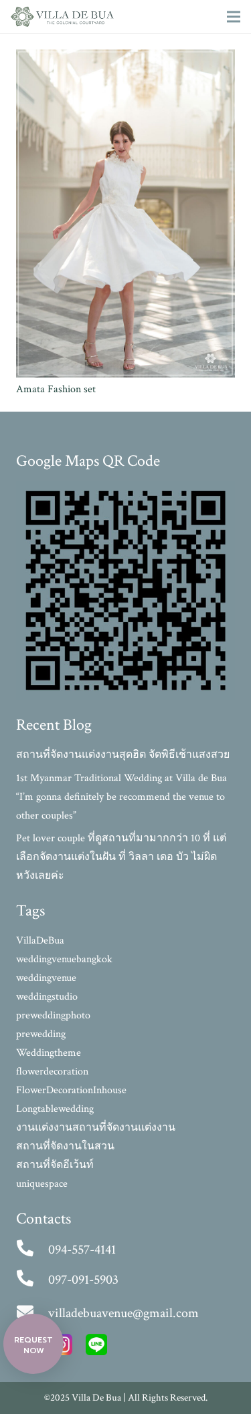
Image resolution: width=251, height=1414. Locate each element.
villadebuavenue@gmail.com (123, 1313)
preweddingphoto (53, 1015)
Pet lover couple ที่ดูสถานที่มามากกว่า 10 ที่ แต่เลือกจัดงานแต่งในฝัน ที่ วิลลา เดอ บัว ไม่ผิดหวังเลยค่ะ (121, 857)
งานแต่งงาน (44, 1128)
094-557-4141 (82, 1249)
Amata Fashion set (56, 389)
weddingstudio (47, 997)
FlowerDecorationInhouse (71, 1090)
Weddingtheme (48, 1053)
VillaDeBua (40, 941)
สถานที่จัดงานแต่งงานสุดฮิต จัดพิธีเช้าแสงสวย (123, 755)
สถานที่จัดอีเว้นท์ (55, 1165)
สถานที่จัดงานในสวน (65, 1146)
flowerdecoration (52, 1072)
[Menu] (233, 16)
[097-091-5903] (32, 1280)
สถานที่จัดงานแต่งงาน (123, 1128)
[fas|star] (96, 1348)
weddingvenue (46, 978)
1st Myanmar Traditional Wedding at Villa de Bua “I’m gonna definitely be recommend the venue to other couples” (121, 797)
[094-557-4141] (32, 1250)
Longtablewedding (55, 1109)
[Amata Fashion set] (125, 58)
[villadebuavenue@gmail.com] (32, 1313)
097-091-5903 (83, 1279)
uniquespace (42, 1184)
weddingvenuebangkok (64, 959)
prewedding (41, 1034)
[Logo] (62, 17)
